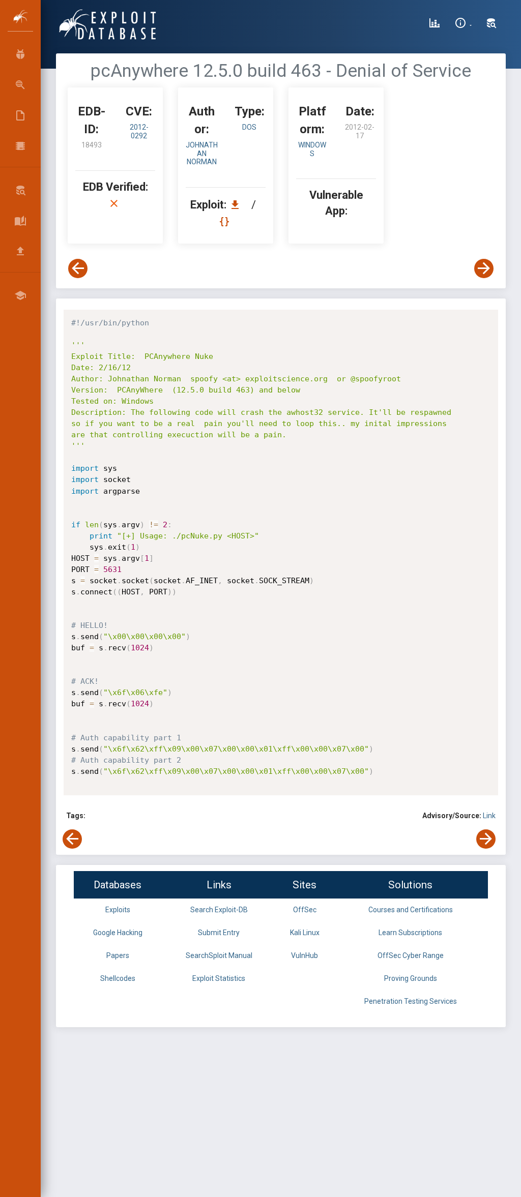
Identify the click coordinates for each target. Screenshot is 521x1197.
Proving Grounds (410, 978)
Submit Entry (219, 933)
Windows (312, 149)
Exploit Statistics (218, 978)
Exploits (117, 910)
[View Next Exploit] (484, 268)
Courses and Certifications (410, 910)
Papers (117, 955)
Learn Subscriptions (410, 933)
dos (249, 127)
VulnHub (304, 955)
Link (489, 816)
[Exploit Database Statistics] (434, 24)
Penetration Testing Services (410, 1001)
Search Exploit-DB (219, 910)
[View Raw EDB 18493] (225, 221)
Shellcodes (117, 978)
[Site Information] (463, 24)
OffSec (304, 910)
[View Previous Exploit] (78, 268)
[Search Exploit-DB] (491, 24)
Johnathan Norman (202, 153)
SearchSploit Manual (219, 955)
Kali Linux (305, 933)
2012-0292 (139, 131)
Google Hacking (117, 933)
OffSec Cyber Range (411, 955)
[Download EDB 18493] (237, 204)
